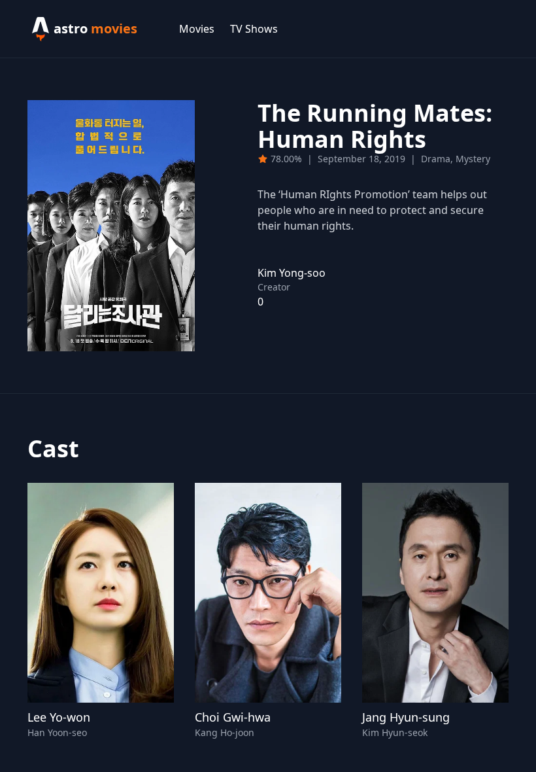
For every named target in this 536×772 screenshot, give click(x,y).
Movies (196, 29)
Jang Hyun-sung (406, 717)
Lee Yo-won (58, 717)
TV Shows (254, 29)
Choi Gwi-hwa (233, 717)
